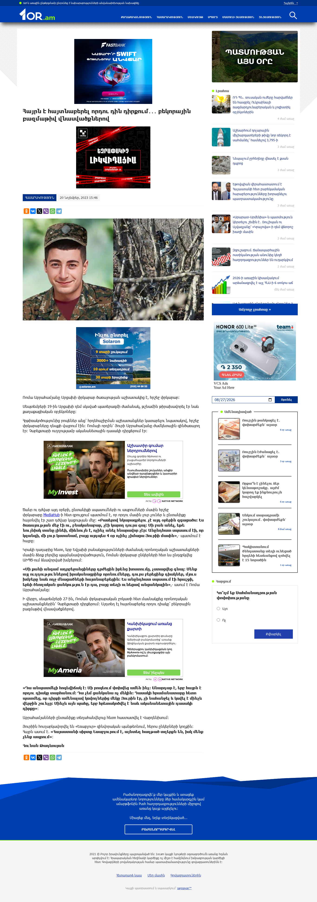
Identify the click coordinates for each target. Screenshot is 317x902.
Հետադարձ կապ (129, 875)
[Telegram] (59, 211)
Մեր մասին (156, 875)
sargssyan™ (184, 888)
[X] (39, 211)
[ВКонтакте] (33, 211)
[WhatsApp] (52, 211)
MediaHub (51, 514)
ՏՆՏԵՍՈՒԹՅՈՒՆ (270, 17)
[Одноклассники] (26, 211)
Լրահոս (222, 91)
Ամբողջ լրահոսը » (255, 309)
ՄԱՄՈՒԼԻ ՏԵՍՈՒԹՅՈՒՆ (238, 17)
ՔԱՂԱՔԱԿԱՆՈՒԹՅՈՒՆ (136, 17)
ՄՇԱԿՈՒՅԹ (195, 17)
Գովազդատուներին (186, 875)
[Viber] (46, 211)
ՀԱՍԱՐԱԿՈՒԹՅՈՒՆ (170, 17)
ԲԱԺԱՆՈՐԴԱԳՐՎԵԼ (158, 829)
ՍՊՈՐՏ (213, 17)
